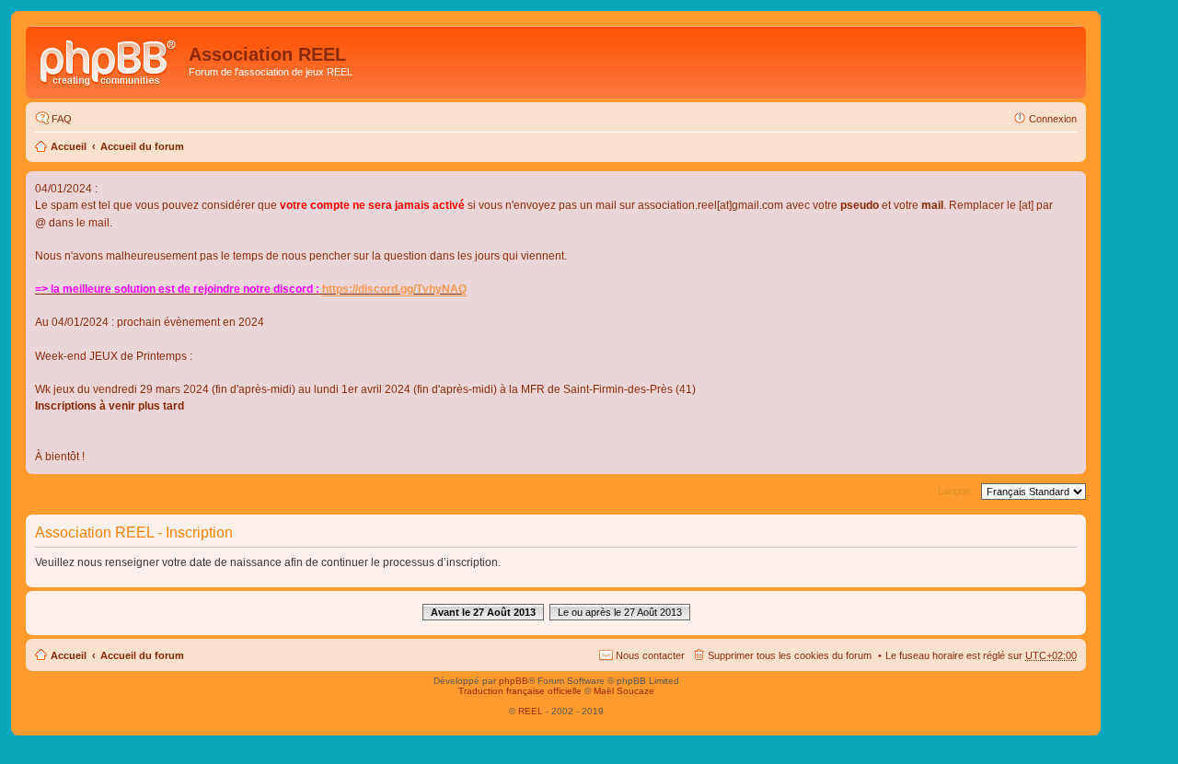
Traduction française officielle (520, 691)
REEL (530, 711)
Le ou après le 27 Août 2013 (620, 612)
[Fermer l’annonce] (1071, 185)
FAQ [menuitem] (62, 118)
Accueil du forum (142, 146)
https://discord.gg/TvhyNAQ (394, 289)
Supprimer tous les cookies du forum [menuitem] (790, 655)
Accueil (69, 146)
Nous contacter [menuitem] (650, 655)
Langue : (957, 490)
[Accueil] (109, 59)
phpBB (513, 681)
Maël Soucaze (624, 691)
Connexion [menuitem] (1053, 118)
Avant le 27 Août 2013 (483, 612)
